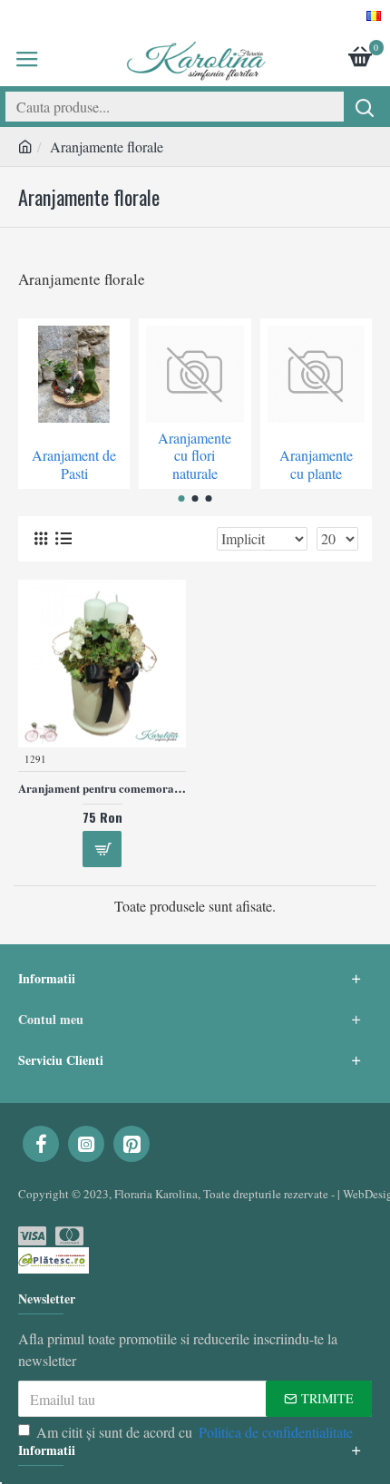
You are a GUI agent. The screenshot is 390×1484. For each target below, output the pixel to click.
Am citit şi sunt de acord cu (194, 1431)
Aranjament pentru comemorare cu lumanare (102, 788)
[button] (182, 498)
